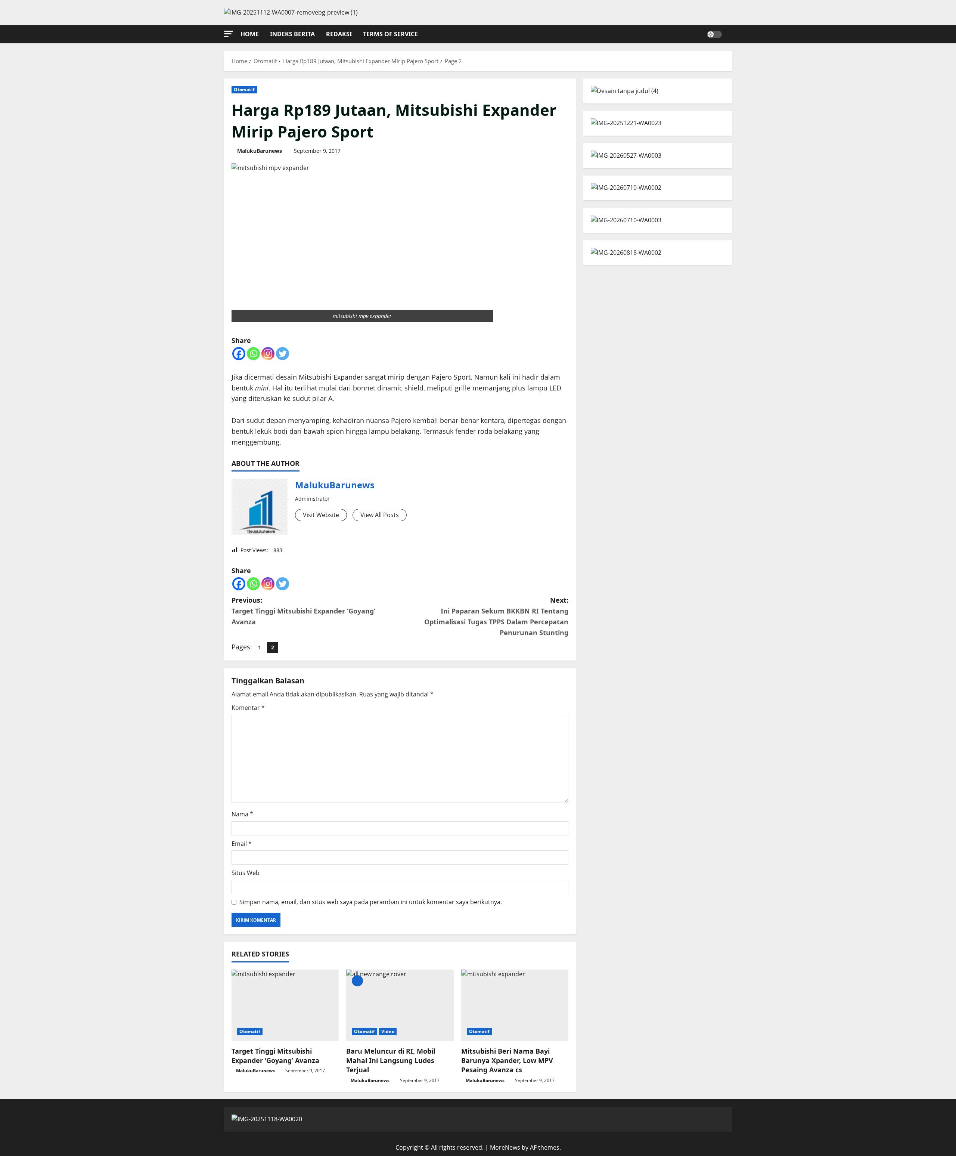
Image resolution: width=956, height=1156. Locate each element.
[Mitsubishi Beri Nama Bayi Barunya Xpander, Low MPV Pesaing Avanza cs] (514, 1005)
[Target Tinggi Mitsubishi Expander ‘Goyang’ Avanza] (285, 1005)
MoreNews (505, 1147)
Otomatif (244, 89)
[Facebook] (238, 353)
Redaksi (339, 34)
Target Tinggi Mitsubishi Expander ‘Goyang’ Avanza (275, 1056)
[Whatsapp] (253, 353)
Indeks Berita (292, 34)
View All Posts (379, 515)
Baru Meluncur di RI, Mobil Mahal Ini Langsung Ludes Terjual (390, 1060)
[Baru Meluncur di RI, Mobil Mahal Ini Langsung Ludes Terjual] (399, 1005)
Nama (242, 814)
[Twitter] (282, 353)
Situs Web (246, 873)
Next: (496, 616)
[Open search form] (729, 34)
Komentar (248, 708)
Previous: (303, 611)
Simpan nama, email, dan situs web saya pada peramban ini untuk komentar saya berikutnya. (370, 902)
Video (387, 1031)
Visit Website (321, 515)
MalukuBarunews (259, 150)
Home (249, 34)
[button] (228, 34)
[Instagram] (267, 353)
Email (242, 844)
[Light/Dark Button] (714, 34)
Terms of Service (390, 34)
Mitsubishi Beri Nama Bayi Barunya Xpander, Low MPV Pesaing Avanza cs (507, 1060)
